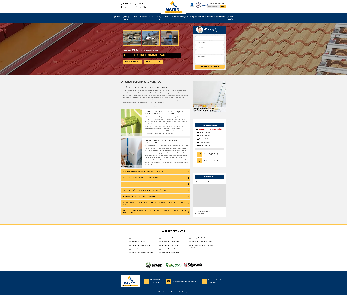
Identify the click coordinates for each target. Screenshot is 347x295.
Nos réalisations (132, 62)
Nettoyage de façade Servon (169, 249)
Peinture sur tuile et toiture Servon (201, 241)
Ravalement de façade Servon (170, 252)
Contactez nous (153, 62)
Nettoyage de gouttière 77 (211, 17)
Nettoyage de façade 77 (193, 17)
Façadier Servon (136, 249)
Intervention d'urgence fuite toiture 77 (127, 18)
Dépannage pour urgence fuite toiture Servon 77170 (202, 246)
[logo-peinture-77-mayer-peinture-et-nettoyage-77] (173, 7)
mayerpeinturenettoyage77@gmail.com (138, 7)
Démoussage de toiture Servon (170, 238)
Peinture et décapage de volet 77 (230, 18)
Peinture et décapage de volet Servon (142, 252)
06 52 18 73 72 (142, 4)
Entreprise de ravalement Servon (141, 245)
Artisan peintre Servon (138, 241)
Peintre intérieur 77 (167, 17)
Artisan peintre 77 (151, 17)
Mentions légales (184, 292)
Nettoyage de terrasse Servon (170, 245)
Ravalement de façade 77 (184, 17)
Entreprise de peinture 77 (116, 17)
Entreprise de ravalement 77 (143, 17)
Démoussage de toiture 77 (220, 17)
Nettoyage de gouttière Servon (170, 241)
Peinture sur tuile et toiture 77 (159, 18)
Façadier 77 (135, 17)
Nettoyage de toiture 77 (175, 17)
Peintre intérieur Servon (138, 238)
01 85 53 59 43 (128, 4)
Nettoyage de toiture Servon (199, 238)
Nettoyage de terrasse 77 (202, 17)
